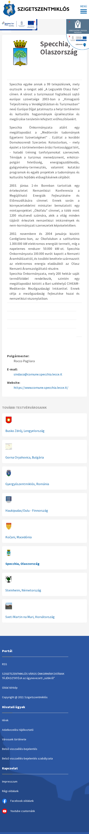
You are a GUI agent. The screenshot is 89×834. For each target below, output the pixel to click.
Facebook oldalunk (22, 801)
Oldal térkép (10, 687)
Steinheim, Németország (23, 590)
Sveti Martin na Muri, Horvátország (30, 617)
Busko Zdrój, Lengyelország (24, 431)
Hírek (5, 720)
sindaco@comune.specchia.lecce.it (38, 374)
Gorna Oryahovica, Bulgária (24, 457)
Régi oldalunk (10, 791)
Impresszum (9, 781)
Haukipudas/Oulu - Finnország (26, 510)
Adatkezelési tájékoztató (18, 730)
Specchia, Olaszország (22, 564)
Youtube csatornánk (22, 811)
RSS (4, 664)
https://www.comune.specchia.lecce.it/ (41, 387)
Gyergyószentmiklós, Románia (27, 484)
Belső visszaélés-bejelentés (19, 749)
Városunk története (14, 739)
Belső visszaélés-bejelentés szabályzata (27, 758)
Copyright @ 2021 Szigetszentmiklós (25, 697)
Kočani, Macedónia (18, 537)
